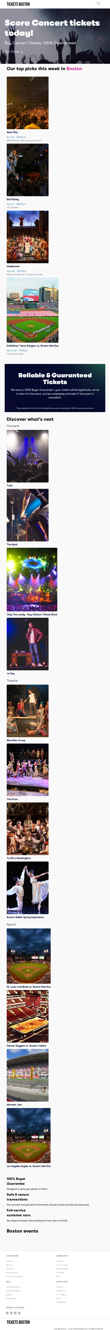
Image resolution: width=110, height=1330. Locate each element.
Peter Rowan (61, 1302)
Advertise (60, 1261)
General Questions (13, 1287)
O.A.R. (59, 1299)
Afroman (59, 1287)
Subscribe (10, 1269)
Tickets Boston (18, 1322)
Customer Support (13, 1291)
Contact (9, 1261)
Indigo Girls (60, 1291)
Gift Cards (60, 1273)
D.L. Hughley (61, 1295)
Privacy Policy (11, 1273)
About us (9, 1265)
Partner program (62, 1269)
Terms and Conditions (14, 1276)
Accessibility (11, 1299)
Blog (58, 1276)
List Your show (62, 1265)
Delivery (9, 1295)
